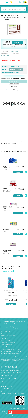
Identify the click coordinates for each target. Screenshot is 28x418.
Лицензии (18, 349)
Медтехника (13, 342)
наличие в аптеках (16, 69)
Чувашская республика (11, 2)
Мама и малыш (5, 342)
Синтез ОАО (15, 51)
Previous (2, 294)
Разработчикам (17, 351)
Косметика (23, 340)
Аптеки (2, 333)
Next (26, 294)
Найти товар (20, 333)
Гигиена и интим (15, 340)
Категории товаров (10, 333)
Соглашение (4, 353)
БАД (9, 340)
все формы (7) (15, 66)
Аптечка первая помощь (14, 58)
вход (20, 2)
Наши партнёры (11, 349)
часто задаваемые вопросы (10, 72)
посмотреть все (8, 271)
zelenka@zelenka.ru (6, 375)
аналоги (4, 69)
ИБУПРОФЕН (5, 55)
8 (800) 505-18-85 (9, 366)
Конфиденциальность (13, 353)
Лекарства (3, 340)
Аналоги (3, 335)
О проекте (3, 349)
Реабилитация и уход (6, 344)
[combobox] (12, 9)
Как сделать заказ (11, 335)
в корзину (17, 42)
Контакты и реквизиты (6, 351)
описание (5, 66)
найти (24, 9)
